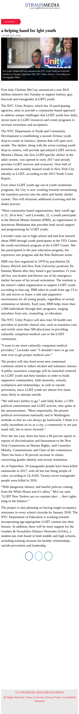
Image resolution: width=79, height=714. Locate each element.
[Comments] (48, 556)
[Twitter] (39, 556)
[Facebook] (29, 556)
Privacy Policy (53, 697)
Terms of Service (35, 697)
